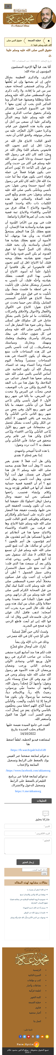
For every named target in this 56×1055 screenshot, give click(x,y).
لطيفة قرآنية (35, 990)
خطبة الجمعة (34, 40)
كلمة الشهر (35, 997)
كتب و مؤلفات (34, 980)
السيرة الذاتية (34, 975)
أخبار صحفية (35, 1012)
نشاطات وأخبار (34, 985)
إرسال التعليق (28, 862)
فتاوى (38, 1007)
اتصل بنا (37, 1021)
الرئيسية (37, 969)
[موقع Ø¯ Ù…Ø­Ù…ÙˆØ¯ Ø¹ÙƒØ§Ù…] (48, 40)
